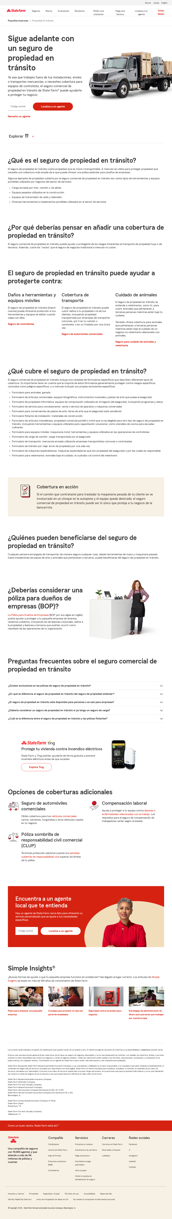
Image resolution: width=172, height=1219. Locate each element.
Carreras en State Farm (112, 1144)
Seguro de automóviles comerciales (82, 334)
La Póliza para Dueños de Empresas (28, 615)
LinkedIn (132, 1161)
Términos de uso (72, 1194)
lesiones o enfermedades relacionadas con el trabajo (128, 812)
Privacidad (33, 1194)
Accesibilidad (89, 1194)
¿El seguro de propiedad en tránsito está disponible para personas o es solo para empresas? (61, 702)
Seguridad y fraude (51, 1194)
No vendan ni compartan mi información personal (94, 1199)
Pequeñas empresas (18, 21)
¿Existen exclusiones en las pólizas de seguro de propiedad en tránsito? (49, 685)
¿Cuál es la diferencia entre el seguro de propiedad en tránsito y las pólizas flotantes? (57, 718)
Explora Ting (36, 767)
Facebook (133, 1144)
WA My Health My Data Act (19, 1199)
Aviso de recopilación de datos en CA (52, 1199)
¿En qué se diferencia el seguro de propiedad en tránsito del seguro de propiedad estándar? (61, 694)
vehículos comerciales (64, 816)
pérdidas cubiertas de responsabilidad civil (50, 855)
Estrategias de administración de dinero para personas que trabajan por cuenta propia (146, 1014)
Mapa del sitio (106, 1194)
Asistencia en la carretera (86, 1150)
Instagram (133, 1156)
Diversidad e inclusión (111, 1150)
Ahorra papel (80, 1170)
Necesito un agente (19, 116)
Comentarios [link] (53, 1170)
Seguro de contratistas (21, 324)
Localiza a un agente (53, 106)
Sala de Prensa (54, 1156)
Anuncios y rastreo (16, 1194)
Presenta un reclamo (84, 1144)
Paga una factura (82, 1156)
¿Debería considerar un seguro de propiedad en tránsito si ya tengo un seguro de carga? (59, 710)
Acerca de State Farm (57, 1150)
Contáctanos (53, 1144)
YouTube (132, 1167)
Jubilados (106, 1156)
